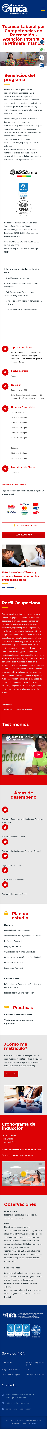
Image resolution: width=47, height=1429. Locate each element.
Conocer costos (27, 525)
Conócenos (7, 1362)
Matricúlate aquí (23, 535)
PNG (34, 1423)
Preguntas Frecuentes (11, 1369)
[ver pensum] (42, 65)
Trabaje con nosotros (35, 1374)
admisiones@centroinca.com (18, 1409)
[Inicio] (15, 9)
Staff (28, 1369)
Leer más (11, 1074)
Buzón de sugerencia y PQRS (35, 1363)
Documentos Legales (11, 1374)
